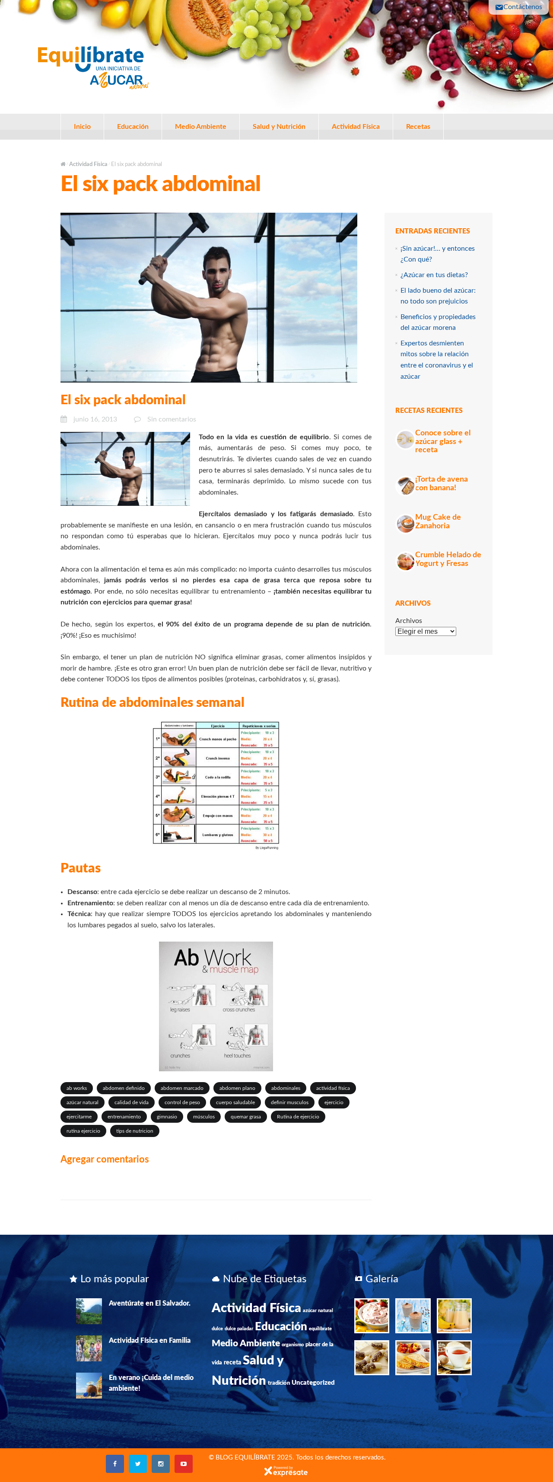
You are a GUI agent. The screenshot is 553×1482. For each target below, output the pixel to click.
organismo (293, 1344)
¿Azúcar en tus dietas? (434, 274)
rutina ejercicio (83, 1131)
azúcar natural (83, 1102)
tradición (279, 1383)
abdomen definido (124, 1088)
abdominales (285, 1088)
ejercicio (333, 1102)
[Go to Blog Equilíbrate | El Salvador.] (63, 164)
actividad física (333, 1088)
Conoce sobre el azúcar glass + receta (442, 441)
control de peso (182, 1102)
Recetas (418, 126)
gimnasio (167, 1116)
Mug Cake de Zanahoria (438, 522)
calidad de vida (131, 1102)
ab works (77, 1088)
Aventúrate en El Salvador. (150, 1303)
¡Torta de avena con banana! (441, 484)
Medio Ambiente (200, 126)
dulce (217, 1328)
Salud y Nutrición (279, 126)
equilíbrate (320, 1328)
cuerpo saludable (235, 1102)
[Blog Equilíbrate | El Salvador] (92, 65)
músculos (204, 1116)
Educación (133, 126)
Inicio (82, 126)
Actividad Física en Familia (150, 1340)
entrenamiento (124, 1116)
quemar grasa (246, 1116)
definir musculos (289, 1102)
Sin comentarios (171, 419)
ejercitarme (79, 1116)
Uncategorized (313, 1383)
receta (232, 1363)
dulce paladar (239, 1328)
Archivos (408, 620)
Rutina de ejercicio (298, 1116)
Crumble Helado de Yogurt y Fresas (448, 559)
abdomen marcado (182, 1088)
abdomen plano (237, 1088)
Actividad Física (356, 126)
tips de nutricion (134, 1131)
